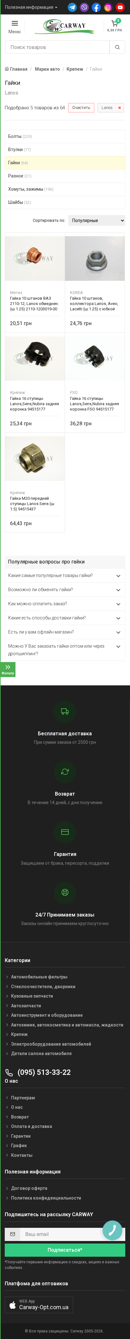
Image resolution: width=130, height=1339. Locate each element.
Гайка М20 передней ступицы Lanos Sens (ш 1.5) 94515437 (32, 503)
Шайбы (19, 202)
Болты (20, 136)
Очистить (81, 107)
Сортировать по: (49, 220)
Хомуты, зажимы (31, 189)
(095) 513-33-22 (43, 1072)
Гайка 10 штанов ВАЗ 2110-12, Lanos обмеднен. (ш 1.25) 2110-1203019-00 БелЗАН (34, 303)
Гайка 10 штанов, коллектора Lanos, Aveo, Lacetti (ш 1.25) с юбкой (94, 303)
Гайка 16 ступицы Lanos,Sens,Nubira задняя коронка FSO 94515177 (94, 403)
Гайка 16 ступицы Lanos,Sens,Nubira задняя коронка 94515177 (34, 403)
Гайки (18, 162)
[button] (39, 1305)
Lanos (107, 107)
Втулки (19, 149)
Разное (20, 175)
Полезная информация (29, 7)
